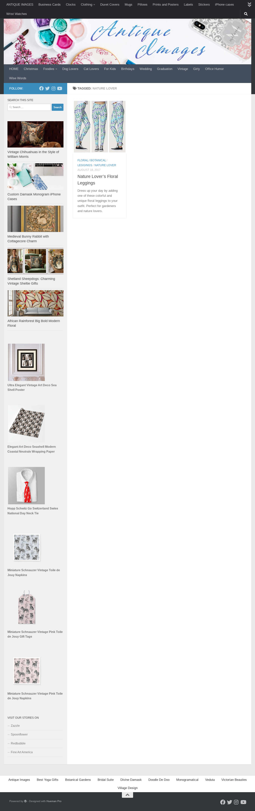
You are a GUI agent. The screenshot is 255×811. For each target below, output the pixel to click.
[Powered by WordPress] (25, 801)
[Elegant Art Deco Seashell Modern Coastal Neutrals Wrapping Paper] (26, 441)
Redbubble (18, 743)
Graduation (164, 69)
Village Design (128, 788)
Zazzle (15, 725)
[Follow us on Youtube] (59, 88)
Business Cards (49, 4)
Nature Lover (105, 165)
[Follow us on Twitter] (47, 88)
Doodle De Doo (159, 780)
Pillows (142, 4)
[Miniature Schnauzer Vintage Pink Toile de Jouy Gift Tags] (26, 627)
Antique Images (19, 780)
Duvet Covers (109, 4)
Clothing (86, 4)
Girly (196, 69)
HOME (13, 69)
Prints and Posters (166, 4)
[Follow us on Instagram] (53, 88)
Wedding (146, 69)
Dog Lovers (70, 69)
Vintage (183, 69)
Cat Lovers (91, 69)
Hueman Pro (53, 801)
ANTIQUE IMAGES (19, 4)
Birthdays (127, 69)
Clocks (71, 4)
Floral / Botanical (91, 160)
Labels (188, 4)
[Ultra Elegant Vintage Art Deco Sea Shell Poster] (26, 380)
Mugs (128, 4)
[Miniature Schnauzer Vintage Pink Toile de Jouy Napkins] (26, 688)
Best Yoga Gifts (47, 780)
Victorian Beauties (234, 780)
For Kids (110, 69)
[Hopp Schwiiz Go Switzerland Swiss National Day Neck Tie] (26, 503)
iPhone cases (224, 4)
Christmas (31, 69)
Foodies (48, 69)
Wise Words (17, 78)
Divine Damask (131, 780)
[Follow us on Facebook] (41, 88)
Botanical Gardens (78, 780)
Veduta (210, 780)
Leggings (84, 165)
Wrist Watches (16, 14)
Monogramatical (187, 780)
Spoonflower (19, 734)
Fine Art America (22, 752)
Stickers (204, 4)
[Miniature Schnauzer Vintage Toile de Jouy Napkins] (26, 565)
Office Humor (214, 69)
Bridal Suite (106, 780)
